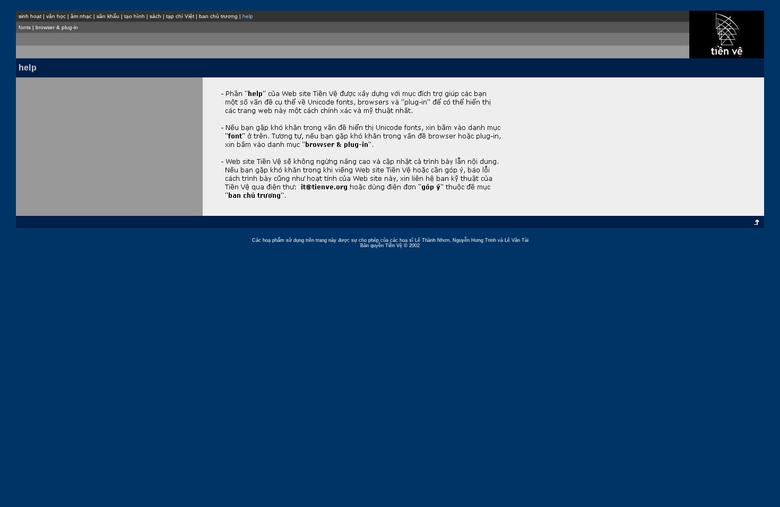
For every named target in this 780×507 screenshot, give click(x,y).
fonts (25, 27)
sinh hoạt (30, 16)
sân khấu (108, 16)
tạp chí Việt (180, 16)
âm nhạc (81, 16)
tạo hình (134, 16)
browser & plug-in (57, 27)
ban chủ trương (218, 16)
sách (155, 16)
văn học (56, 16)
